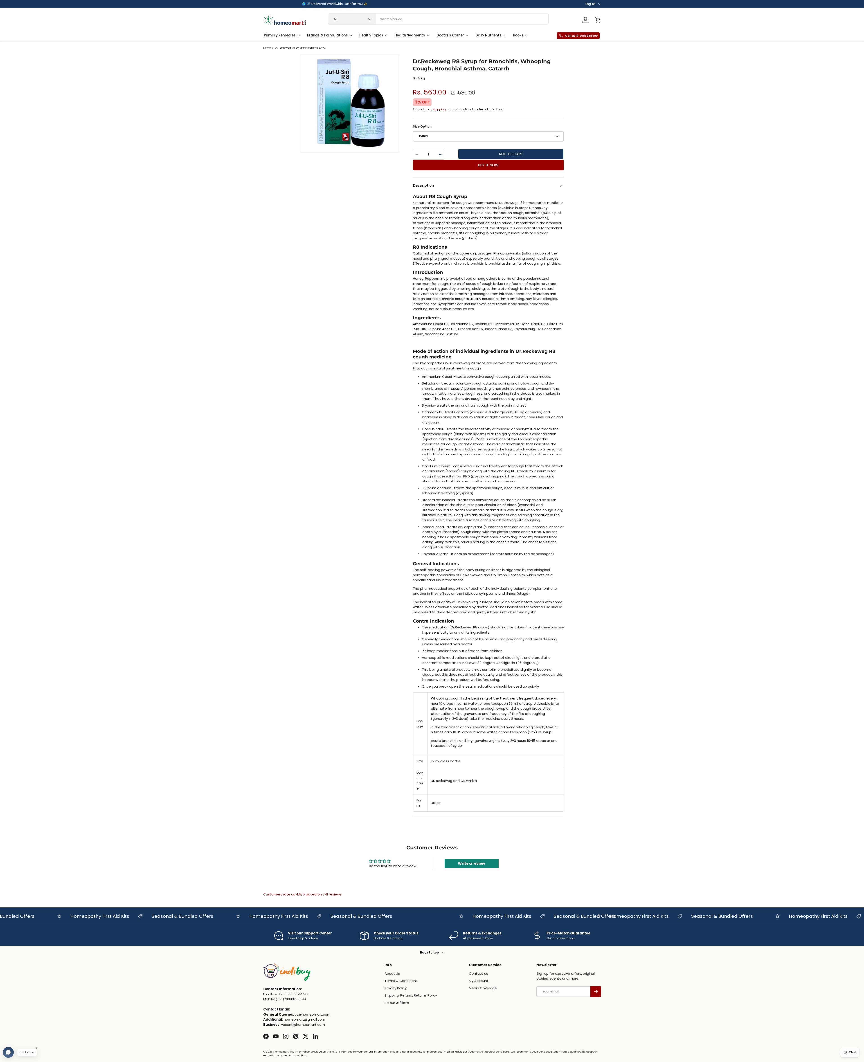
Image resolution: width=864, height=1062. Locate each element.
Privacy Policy (396, 988)
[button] (598, 20)
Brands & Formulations (327, 35)
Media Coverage (483, 988)
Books (518, 35)
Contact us (478, 973)
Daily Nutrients (488, 35)
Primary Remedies (280, 35)
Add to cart (511, 154)
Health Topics (371, 35)
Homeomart (280, 1051)
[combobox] (438, 19)
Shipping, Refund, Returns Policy (411, 995)
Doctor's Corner (450, 35)
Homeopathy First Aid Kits (74, 916)
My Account (478, 980)
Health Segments (410, 35)
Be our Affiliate (397, 1002)
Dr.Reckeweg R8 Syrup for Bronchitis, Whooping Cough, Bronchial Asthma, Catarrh (300, 48)
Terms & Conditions (401, 980)
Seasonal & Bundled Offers (157, 916)
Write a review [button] (471, 863)
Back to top (430, 952)
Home (267, 48)
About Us (392, 973)
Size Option (422, 126)
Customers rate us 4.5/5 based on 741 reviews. (302, 894)
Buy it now (488, 165)
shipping (439, 109)
